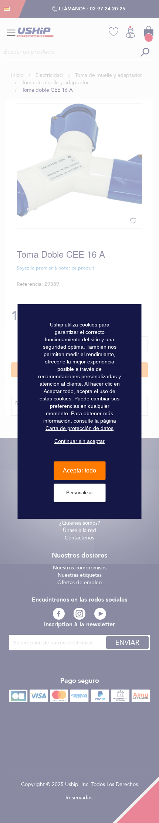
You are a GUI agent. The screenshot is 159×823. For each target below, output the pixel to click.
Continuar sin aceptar (79, 441)
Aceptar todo (79, 470)
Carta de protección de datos (79, 428)
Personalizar (79, 492)
